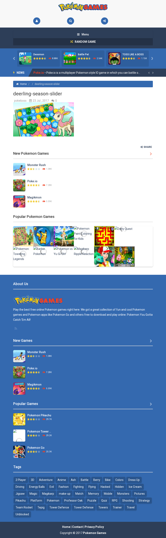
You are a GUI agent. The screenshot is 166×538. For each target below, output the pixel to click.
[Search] (70, 21)
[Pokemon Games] (83, 6)
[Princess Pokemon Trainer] (104, 256)
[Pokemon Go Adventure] (104, 236)
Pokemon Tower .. (39, 431)
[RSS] (16, 328)
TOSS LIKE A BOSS (133, 54)
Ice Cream (135, 486)
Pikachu (21, 500)
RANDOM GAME (85, 41)
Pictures (139, 493)
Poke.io (32, 181)
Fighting (78, 486)
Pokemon (53, 500)
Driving (20, 486)
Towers (103, 507)
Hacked (105, 486)
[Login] (36, 21)
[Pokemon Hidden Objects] (124, 256)
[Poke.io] (19, 184)
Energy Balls (37, 486)
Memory (93, 493)
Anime (61, 480)
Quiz (104, 500)
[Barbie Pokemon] (43, 251)
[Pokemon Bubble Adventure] (43, 236)
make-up (64, 493)
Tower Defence (59, 507)
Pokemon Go (36, 447)
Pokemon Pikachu (39, 415)
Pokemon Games (94, 533)
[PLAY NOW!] (25, 58)
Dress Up (134, 480)
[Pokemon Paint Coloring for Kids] (84, 233)
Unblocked (22, 514)
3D (32, 480)
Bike (108, 480)
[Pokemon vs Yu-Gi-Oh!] (64, 251)
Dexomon (38, 54)
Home (23, 84)
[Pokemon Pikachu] (19, 419)
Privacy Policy (94, 526)
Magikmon (40, 72)
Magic (33, 493)
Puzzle (91, 500)
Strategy (144, 500)
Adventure (46, 480)
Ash (73, 480)
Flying (92, 486)
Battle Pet (83, 54)
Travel (131, 507)
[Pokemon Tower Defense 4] (19, 440)
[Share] (104, 21)
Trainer (117, 507)
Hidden (119, 486)
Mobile (108, 493)
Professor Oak (73, 500)
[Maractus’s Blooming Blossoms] (23, 236)
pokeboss (20, 100)
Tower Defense (84, 507)
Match (79, 493)
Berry (96, 480)
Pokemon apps (37, 314)
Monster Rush (36, 165)
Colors (119, 480)
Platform (36, 500)
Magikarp (48, 493)
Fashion (64, 486)
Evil (52, 486)
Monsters (123, 493)
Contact (77, 526)
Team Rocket (24, 507)
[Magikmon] (19, 201)
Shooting (128, 500)
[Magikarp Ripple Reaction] (84, 251)
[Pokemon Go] (19, 451)
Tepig (41, 507)
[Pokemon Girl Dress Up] (64, 236)
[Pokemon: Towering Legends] (23, 253)
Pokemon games (56, 309)
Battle (84, 480)
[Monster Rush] (19, 168)
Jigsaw (20, 493)
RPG (114, 500)
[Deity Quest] (123, 228)
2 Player (21, 480)
